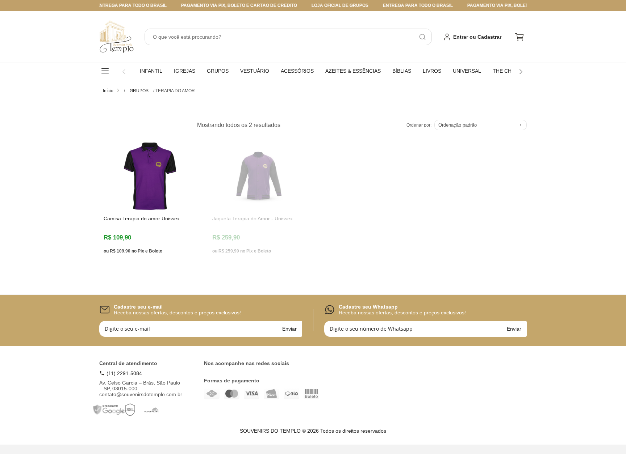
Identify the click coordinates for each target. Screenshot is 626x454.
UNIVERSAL (467, 71)
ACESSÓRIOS (297, 71)
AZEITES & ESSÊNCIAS (353, 71)
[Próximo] (521, 72)
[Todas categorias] (106, 71)
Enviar (289, 329)
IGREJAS (184, 71)
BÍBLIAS (401, 71)
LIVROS (432, 71)
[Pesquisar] (422, 37)
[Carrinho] (519, 37)
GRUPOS (218, 71)
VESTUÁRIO (254, 71)
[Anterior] (124, 72)
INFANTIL (151, 71)
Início (108, 90)
